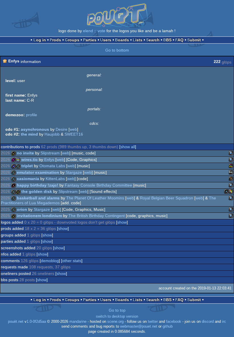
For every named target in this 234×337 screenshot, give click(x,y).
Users (105, 40)
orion (22, 209)
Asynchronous (35, 129)
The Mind (29, 134)
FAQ (179, 40)
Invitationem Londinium (39, 215)
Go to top (117, 310)
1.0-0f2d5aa (36, 322)
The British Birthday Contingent (96, 215)
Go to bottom (117, 50)
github (168, 326)
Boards (122, 40)
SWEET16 (73, 134)
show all (127, 146)
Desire (61, 129)
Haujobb (52, 134)
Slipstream (50, 153)
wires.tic (29, 159)
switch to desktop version (117, 316)
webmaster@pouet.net (138, 326)
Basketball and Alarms (38, 198)
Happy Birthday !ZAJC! (37, 185)
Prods (55, 40)
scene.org (115, 322)
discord (208, 322)
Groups (72, 40)
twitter (153, 322)
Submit (194, 40)
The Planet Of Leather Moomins (95, 198)
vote (101, 30)
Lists (137, 40)
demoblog (50, 260)
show (122, 222)
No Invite (25, 153)
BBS (167, 40)
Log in (39, 40)
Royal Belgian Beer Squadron (166, 198)
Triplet (27, 166)
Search (153, 40)
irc (224, 322)
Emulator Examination (38, 172)
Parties (89, 40)
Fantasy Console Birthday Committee (98, 185)
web (73, 129)
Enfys (49, 159)
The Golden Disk (36, 191)
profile (31, 115)
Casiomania (28, 178)
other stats (71, 260)
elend (88, 30)
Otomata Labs (52, 166)
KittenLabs (55, 178)
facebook (173, 322)
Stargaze (74, 172)
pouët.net (15, 322)
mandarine (77, 322)
